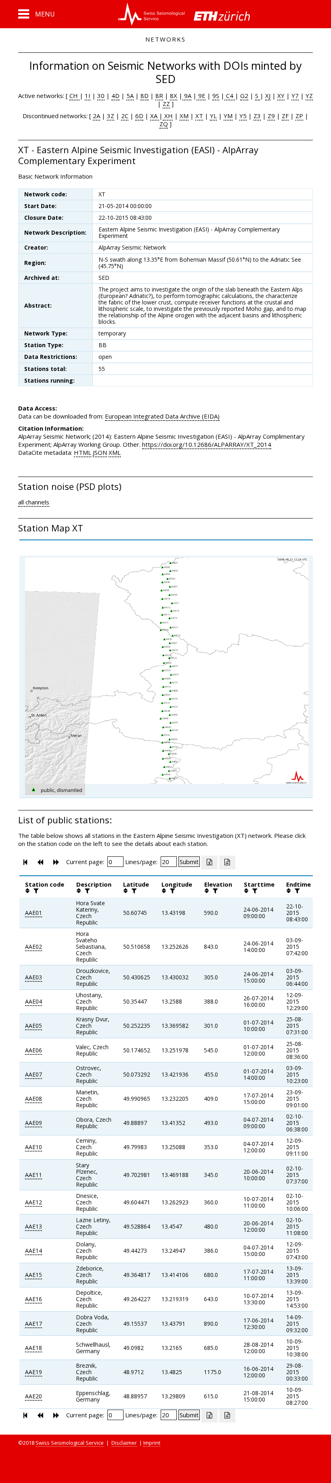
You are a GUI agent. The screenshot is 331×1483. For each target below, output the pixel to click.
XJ (267, 96)
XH (168, 116)
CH (74, 96)
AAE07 (33, 1074)
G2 (244, 96)
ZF (285, 116)
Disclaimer (124, 1442)
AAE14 (33, 1250)
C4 (229, 96)
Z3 (257, 116)
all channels (33, 502)
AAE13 (33, 1226)
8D (144, 96)
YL (213, 116)
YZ (309, 96)
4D (115, 96)
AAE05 (33, 1025)
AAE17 (33, 1323)
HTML (82, 452)
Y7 (295, 96)
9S (215, 96)
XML (115, 452)
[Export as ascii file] (227, 862)
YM (228, 116)
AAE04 (33, 1001)
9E (201, 96)
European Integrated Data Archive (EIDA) (162, 416)
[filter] (35, 891)
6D (139, 116)
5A (130, 96)
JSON (100, 452)
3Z (110, 116)
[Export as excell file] (209, 862)
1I (87, 96)
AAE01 (33, 912)
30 (101, 96)
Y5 (243, 116)
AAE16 (33, 1299)
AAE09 (33, 1123)
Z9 (271, 116)
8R (159, 96)
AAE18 (33, 1348)
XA (154, 116)
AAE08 (33, 1098)
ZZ (166, 104)
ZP (299, 116)
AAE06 (33, 1050)
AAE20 (33, 1396)
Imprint (151, 1442)
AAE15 (33, 1275)
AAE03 (33, 977)
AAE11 (33, 1175)
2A (96, 116)
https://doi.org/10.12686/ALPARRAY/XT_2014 (206, 444)
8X (173, 96)
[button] (36, 14)
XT (199, 116)
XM (184, 116)
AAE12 (33, 1202)
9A (186, 96)
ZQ (163, 124)
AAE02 (33, 946)
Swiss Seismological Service (70, 1442)
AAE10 (33, 1147)
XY (281, 96)
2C (124, 116)
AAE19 (33, 1372)
